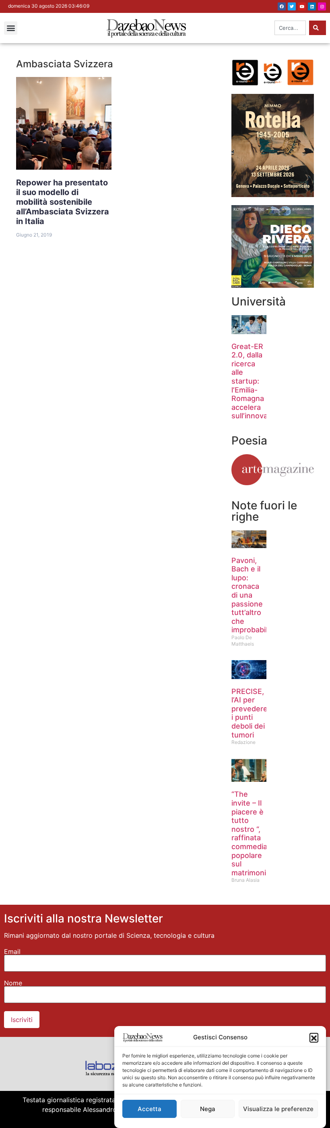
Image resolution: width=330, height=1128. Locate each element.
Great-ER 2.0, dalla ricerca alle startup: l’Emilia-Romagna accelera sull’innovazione (259, 381)
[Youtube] (302, 6)
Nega (207, 1109)
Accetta (149, 1109)
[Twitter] (292, 6)
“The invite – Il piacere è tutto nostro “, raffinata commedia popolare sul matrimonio (250, 833)
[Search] (317, 28)
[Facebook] (282, 6)
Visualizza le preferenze (278, 1109)
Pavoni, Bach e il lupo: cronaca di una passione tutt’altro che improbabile (251, 595)
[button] (314, 1037)
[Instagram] (322, 6)
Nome (13, 983)
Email (12, 951)
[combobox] (290, 28)
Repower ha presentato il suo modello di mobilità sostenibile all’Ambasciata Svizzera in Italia (62, 202)
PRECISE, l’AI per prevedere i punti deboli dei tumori (249, 713)
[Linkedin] (312, 6)
